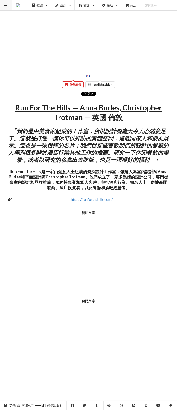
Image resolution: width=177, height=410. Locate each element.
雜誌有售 (75, 84)
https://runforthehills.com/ (92, 199)
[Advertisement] (88, 32)
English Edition (102, 84)
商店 (133, 5)
